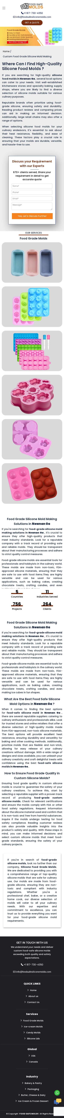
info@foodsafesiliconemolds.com (33, 17)
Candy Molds (33, 1032)
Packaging (33, 1089)
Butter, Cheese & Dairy (33, 1095)
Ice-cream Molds (33, 1026)
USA (33, 1055)
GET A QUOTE (32, 22)
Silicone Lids (33, 1038)
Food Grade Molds (33, 1020)
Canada (33, 1061)
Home (33, 990)
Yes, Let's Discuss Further (32, 216)
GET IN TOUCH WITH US (32, 942)
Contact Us (33, 1002)
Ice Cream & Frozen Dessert (33, 1101)
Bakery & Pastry (33, 1083)
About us (33, 996)
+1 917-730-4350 (33, 13)
